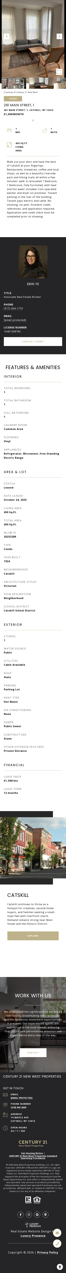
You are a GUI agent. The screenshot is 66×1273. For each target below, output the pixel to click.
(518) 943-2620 (18, 1107)
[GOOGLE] (37, 1215)
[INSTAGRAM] (29, 1215)
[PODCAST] (45, 1215)
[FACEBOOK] (20, 1215)
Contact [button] (33, 1052)
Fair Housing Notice (32, 1153)
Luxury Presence (33, 1236)
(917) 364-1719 (13, 308)
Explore (33, 935)
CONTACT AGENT (33, 341)
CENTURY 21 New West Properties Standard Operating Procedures (33, 1157)
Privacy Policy (47, 1252)
